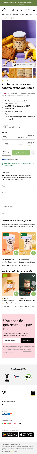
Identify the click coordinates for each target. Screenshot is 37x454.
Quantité (5, 152)
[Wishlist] (17, 10)
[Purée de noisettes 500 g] (27, 290)
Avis (3, 213)
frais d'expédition (25, 95)
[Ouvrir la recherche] (12, 10)
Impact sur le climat (8, 200)
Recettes (4, 193)
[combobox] (17, 127)
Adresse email (10, 341)
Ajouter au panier (20, 153)
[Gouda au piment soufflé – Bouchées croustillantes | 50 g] (10, 249)
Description (5, 172)
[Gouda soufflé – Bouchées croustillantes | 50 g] (27, 249)
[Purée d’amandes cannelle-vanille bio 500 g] (10, 290)
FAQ (3, 186)
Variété (5, 125)
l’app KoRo (21, 4)
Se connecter (27, 340)
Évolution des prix (7, 207)
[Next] (36, 14)
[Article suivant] (33, 73)
